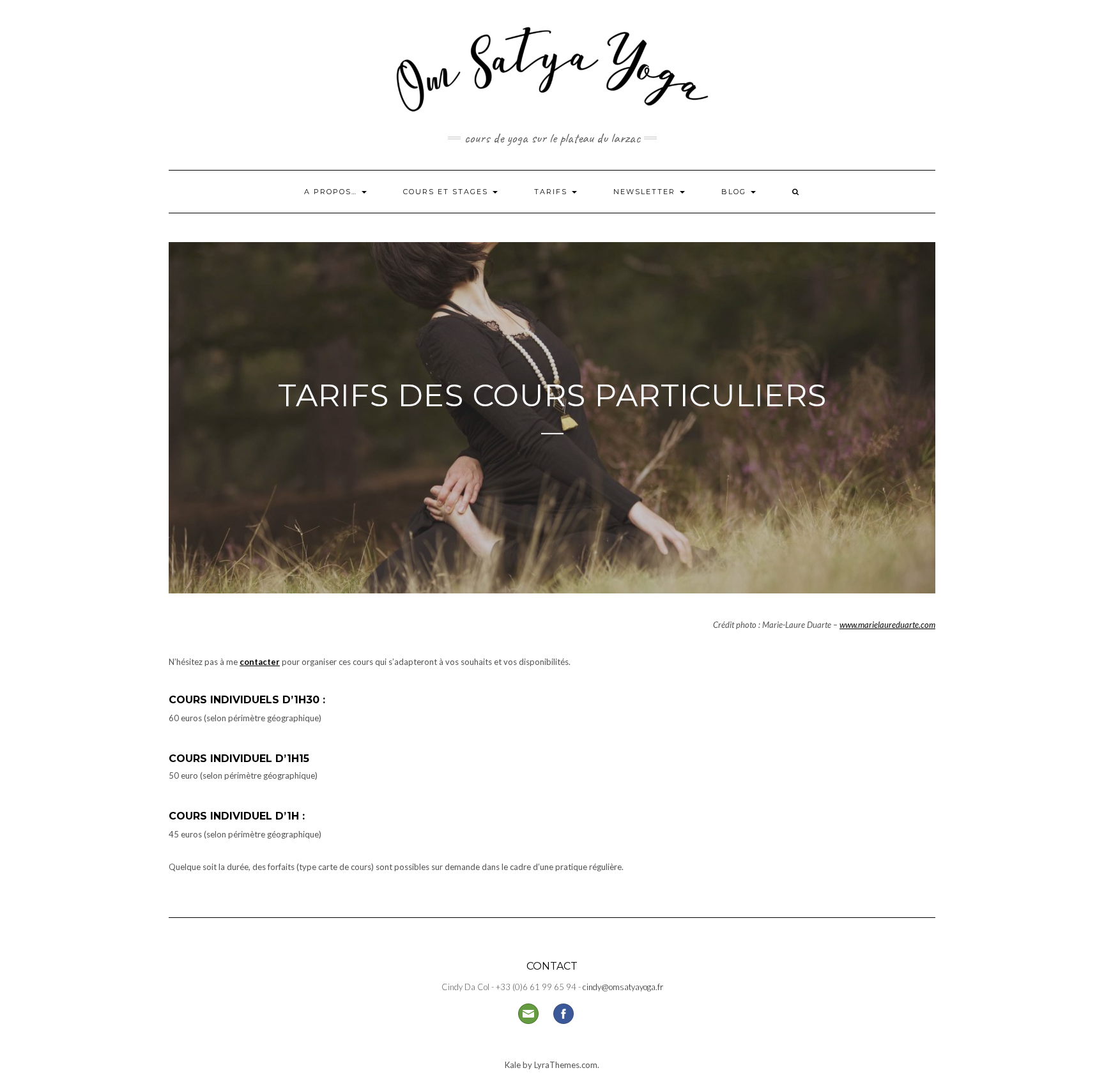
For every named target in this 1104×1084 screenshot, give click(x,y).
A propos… (332, 191)
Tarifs (552, 191)
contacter (260, 662)
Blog (735, 191)
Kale (513, 1065)
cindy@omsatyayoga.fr (623, 987)
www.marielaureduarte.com (887, 625)
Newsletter (645, 191)
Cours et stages (447, 191)
